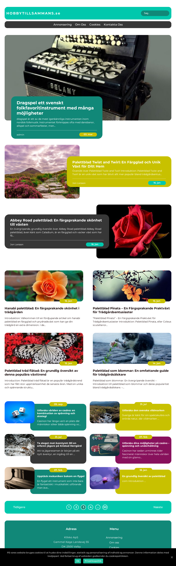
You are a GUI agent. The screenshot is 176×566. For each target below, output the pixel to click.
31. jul (143, 404)
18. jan (143, 470)
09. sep (58, 404)
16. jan (157, 182)
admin (20, 134)
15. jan (68, 300)
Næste (158, 507)
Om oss (80, 24)
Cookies (94, 24)
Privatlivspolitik (93, 561)
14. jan (157, 363)
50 (105, 507)
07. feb (143, 436)
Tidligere (19, 507)
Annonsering (62, 24)
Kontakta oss (113, 24)
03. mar (88, 134)
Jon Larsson (79, 183)
